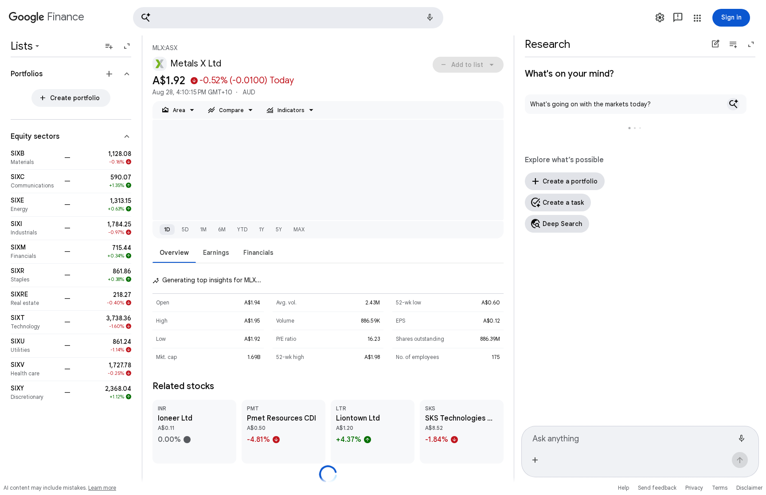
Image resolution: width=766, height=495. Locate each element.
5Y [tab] (279, 229)
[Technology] (35, 322)
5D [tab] (185, 229)
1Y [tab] (261, 229)
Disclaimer (749, 487)
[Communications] (35, 181)
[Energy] (35, 204)
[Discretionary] (35, 392)
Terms (719, 487)
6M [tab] (222, 229)
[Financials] (35, 251)
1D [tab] (167, 229)
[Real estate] (35, 298)
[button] (288, 17)
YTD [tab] (242, 229)
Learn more (102, 487)
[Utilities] (35, 345)
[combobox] (633, 437)
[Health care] (35, 369)
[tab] (174, 252)
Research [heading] (547, 44)
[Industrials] (35, 228)
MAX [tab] (299, 229)
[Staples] (35, 275)
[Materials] (35, 157)
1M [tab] (203, 229)
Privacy (694, 487)
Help (623, 487)
